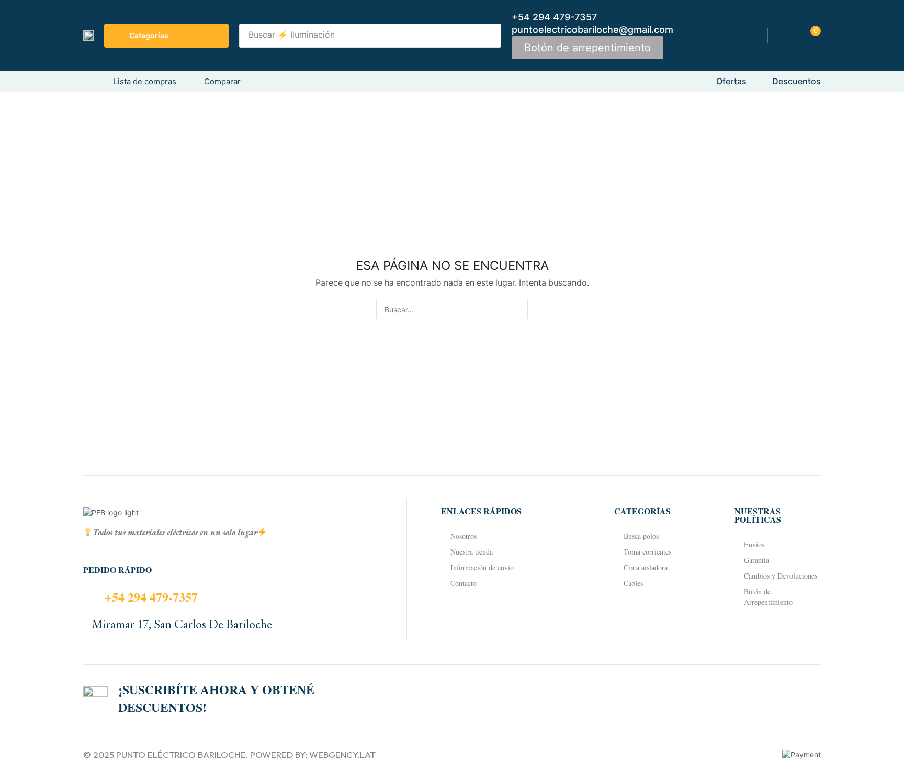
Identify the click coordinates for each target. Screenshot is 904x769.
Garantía (756, 560)
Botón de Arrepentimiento (768, 596)
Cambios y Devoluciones (780, 576)
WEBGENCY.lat (342, 754)
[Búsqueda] (490, 35)
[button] (587, 47)
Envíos (754, 544)
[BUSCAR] (518, 309)
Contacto (463, 583)
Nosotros (463, 536)
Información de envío (482, 567)
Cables (633, 583)
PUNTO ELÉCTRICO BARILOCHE (180, 754)
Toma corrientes (647, 552)
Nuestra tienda (471, 552)
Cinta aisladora (646, 567)
